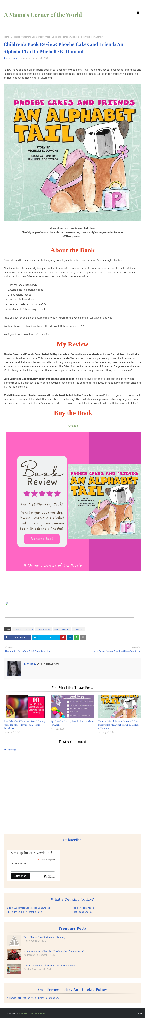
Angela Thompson (13, 58)
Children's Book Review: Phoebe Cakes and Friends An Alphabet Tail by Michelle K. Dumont (119, 725)
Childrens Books (61, 629)
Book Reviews (43, 629)
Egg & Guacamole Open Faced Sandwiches (28, 907)
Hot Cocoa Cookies (82, 911)
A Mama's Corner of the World (43, 14)
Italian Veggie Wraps (83, 907)
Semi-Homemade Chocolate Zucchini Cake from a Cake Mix (54, 951)
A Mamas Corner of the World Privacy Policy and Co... (33, 997)
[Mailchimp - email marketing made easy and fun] (49, 879)
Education (15, 36)
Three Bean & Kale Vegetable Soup (24, 911)
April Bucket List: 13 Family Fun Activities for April (72, 723)
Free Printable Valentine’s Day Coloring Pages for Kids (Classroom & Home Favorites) (24, 725)
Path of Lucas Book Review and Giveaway (44, 937)
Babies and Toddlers (23, 629)
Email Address (20, 863)
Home (6, 36)
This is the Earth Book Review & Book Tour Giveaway (50, 965)
